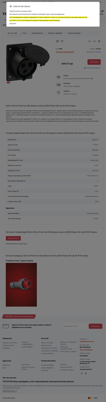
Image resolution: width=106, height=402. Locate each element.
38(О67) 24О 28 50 (18, 20)
